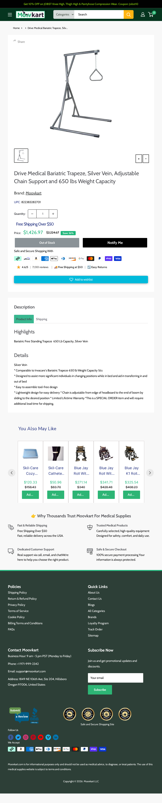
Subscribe (100, 690)
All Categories (96, 611)
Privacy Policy (16, 605)
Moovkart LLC (91, 781)
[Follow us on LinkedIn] (55, 737)
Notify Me (115, 243)
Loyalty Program (98, 623)
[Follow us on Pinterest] (33, 737)
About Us (93, 592)
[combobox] (99, 14)
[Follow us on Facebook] (10, 737)
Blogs (91, 605)
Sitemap (93, 635)
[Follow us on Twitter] (18, 737)
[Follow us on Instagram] (25, 737)
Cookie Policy (16, 617)
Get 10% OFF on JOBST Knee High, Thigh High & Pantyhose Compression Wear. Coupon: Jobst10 (81, 4)
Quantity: (19, 214)
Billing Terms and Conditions (25, 623)
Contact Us (95, 598)
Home (16, 27)
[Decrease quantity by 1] (32, 214)
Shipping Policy (17, 592)
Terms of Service (18, 611)
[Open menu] (10, 14)
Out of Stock (47, 243)
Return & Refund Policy (22, 598)
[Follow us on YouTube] (40, 737)
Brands (92, 617)
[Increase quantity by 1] (53, 214)
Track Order (95, 629)
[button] (81, 279)
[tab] (24, 319)
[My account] (143, 14)
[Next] (150, 473)
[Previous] (11, 473)
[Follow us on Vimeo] (48, 737)
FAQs (11, 629)
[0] (150, 14)
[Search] (129, 14)
